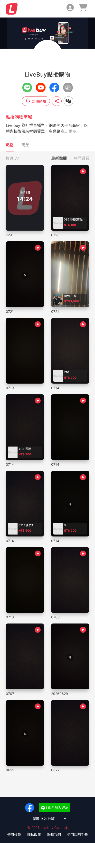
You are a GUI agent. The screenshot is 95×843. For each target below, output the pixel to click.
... (70, 131)
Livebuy (12, 9)
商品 (25, 144)
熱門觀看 (81, 158)
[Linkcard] (68, 87)
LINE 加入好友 (56, 808)
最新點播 (59, 158)
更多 (72, 131)
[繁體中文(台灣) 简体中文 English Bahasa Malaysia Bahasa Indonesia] (47, 819)
